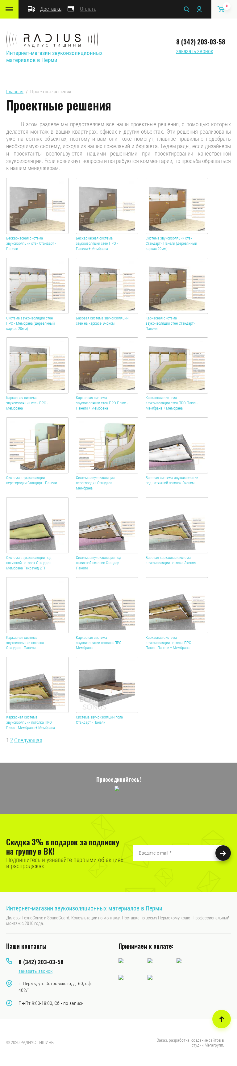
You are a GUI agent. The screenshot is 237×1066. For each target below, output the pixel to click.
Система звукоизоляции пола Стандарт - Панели (99, 720)
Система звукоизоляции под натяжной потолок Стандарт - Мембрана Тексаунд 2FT (29, 562)
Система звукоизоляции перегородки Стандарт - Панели (31, 480)
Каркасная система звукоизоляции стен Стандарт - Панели (170, 323)
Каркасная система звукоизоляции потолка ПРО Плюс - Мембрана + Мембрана (30, 722)
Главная (14, 91)
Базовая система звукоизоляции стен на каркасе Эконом (102, 321)
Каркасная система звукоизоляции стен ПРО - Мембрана (27, 402)
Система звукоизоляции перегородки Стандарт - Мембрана (95, 482)
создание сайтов (206, 1040)
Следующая (28, 740)
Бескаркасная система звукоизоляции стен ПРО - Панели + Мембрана (97, 243)
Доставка (50, 9)
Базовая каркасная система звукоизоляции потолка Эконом (171, 560)
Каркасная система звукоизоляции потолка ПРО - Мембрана (99, 642)
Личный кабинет (199, 9)
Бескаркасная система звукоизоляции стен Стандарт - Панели (31, 243)
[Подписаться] (223, 853)
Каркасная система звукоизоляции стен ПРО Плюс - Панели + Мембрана (102, 402)
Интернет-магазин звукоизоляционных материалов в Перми (54, 56)
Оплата (88, 9)
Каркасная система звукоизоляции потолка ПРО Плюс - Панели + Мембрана (168, 642)
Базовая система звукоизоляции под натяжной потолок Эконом (172, 480)
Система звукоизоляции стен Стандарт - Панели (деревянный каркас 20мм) (171, 243)
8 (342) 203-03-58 (200, 41)
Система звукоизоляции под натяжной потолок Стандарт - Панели (99, 562)
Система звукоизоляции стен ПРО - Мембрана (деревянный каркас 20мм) (30, 323)
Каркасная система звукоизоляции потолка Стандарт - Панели (25, 642)
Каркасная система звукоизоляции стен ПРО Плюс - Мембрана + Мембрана (172, 402)
